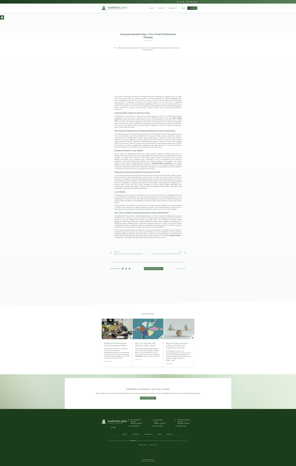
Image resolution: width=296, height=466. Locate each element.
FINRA (132, 440)
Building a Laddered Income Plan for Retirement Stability (115, 344)
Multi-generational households (162, 163)
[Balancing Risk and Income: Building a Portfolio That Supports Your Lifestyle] (179, 329)
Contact (191, 8)
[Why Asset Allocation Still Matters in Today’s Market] (148, 329)
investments (139, 356)
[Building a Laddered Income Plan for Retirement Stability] (117, 329)
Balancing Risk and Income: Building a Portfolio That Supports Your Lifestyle (177, 345)
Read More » (108, 361)
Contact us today (174, 235)
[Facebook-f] (177, 1)
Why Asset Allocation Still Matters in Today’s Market (145, 344)
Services (161, 8)
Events (183, 8)
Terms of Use (142, 445)
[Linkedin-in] (180, 1)
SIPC (135, 440)
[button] (2, 17)
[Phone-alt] (183, 1)
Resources (172, 8)
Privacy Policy (153, 445)
